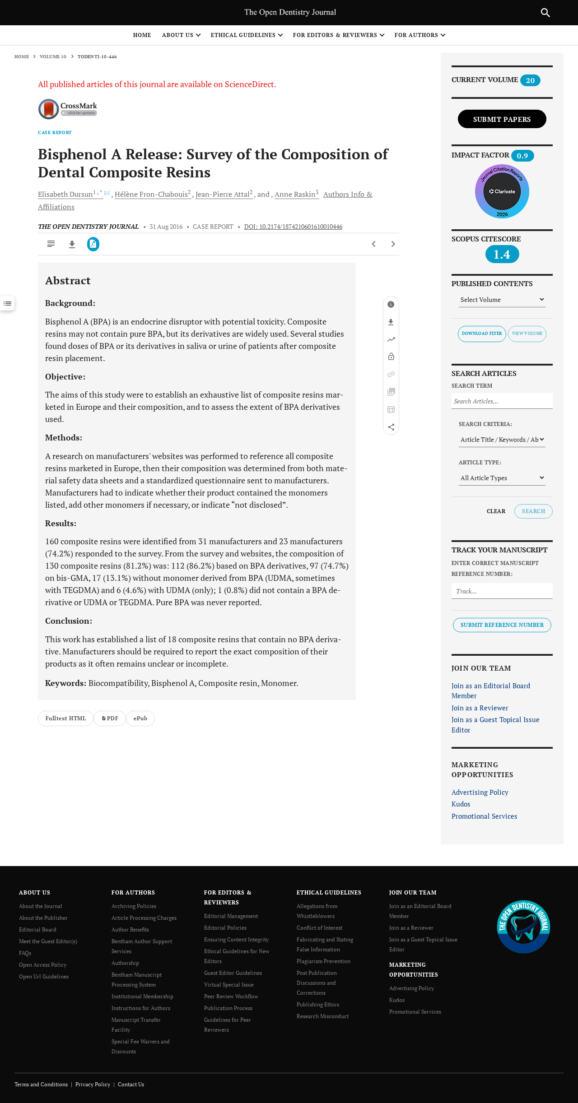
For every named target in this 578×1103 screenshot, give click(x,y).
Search (533, 511)
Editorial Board (37, 929)
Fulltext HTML (66, 718)
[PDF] (93, 244)
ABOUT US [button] (178, 35)
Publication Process (228, 1008)
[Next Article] (393, 244)
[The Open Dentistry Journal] (523, 926)
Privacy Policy (92, 1084)
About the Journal (40, 906)
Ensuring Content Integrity (236, 939)
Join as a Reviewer (480, 707)
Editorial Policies (225, 927)
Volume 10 (53, 57)
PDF (112, 718)
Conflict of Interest (319, 927)
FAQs (25, 953)
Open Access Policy (42, 964)
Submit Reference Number (502, 624)
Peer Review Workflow (231, 996)
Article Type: (480, 462)
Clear (496, 511)
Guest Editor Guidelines (233, 972)
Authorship (125, 962)
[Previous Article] (374, 244)
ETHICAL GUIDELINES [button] (243, 35)
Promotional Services (484, 815)
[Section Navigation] (7, 303)
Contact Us (131, 1084)
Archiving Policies (134, 906)
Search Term (472, 385)
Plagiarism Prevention (323, 961)
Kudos (461, 803)
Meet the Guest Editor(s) (48, 941)
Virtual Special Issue (229, 984)
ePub (140, 718)
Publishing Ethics (318, 1004)
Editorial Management (231, 916)
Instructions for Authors (141, 1008)
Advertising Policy (480, 792)
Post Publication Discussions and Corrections (317, 982)
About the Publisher (43, 917)
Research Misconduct (323, 1016)
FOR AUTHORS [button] (416, 35)
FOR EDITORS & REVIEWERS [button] (335, 35)
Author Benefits (130, 929)
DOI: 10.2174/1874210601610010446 (293, 226)
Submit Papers (502, 119)
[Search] (545, 12)
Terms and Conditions (41, 1084)
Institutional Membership (142, 996)
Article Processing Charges (144, 917)
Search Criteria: (486, 424)
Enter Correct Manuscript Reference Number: (495, 568)
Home (142, 35)
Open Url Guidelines (44, 976)
